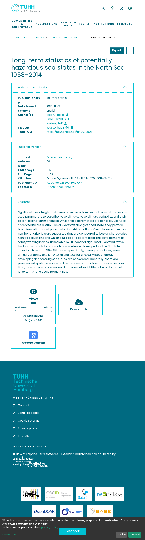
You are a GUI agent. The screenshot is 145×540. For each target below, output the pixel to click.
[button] (130, 8)
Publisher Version (29, 147)
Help (112, 8)
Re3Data (109, 494)
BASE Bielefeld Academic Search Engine (100, 511)
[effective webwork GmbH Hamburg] (37, 465)
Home (16, 37)
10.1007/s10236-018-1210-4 (65, 183)
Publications (47, 24)
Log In (121, 8)
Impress (23, 436)
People (84, 24)
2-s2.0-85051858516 (60, 187)
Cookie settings (28, 421)
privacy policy (49, 527)
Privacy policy (27, 428)
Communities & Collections (22, 24)
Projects (125, 24)
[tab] (72, 88)
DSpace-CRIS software (42, 454)
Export (116, 50)
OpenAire (72, 511)
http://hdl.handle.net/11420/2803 (69, 132)
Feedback (73, 531)
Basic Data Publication (33, 87)
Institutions (103, 24)
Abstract (24, 202)
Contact (24, 405)
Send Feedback (28, 413)
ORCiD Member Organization (58, 494)
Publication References (66, 37)
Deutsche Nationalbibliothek (31, 494)
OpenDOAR (44, 511)
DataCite (84, 494)
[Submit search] (103, 8)
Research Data (68, 24)
